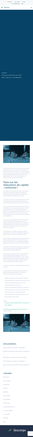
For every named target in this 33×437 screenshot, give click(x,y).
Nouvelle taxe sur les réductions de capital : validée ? (14, 309)
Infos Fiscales (6, 395)
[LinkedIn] (22, 3)
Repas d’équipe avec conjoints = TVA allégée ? (14, 347)
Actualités (5, 392)
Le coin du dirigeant (8, 410)
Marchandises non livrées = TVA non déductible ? (15, 357)
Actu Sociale (6, 384)
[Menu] (31, 7)
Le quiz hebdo (6, 414)
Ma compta (17, 1)
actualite (5, 388)
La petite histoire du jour (9, 406)
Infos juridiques (7, 399)
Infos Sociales (6, 403)
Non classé (4, 72)
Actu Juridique (6, 380)
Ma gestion (9, 1)
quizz (4, 421)
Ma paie (24, 1)
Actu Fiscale (6, 377)
